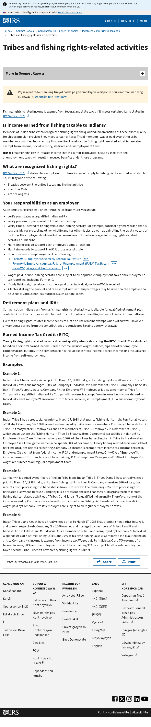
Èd (4, 622)
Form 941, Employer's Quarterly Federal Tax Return (50, 259)
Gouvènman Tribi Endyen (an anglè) (58, 31)
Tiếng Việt (99, 630)
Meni (143, 21)
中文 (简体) (99, 599)
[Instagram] (129, 698)
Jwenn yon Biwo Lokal (14, 632)
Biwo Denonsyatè (74, 639)
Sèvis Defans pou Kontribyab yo (44, 615)
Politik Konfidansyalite (113, 712)
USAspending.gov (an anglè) (133, 645)
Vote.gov (127, 655)
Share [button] (107, 562)
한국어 (96, 614)
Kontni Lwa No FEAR (42, 660)
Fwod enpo (69, 611)
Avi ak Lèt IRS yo (73, 595)
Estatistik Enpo (13, 614)
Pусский (97, 622)
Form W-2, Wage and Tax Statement (39, 268)
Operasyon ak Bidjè (16, 606)
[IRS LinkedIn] (137, 698)
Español (97, 591)
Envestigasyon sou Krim (74, 629)
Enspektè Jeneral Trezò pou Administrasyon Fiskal (133, 615)
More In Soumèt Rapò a (25, 73)
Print (132, 562)
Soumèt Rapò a (25, 31)
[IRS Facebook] (115, 698)
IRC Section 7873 (14, 116)
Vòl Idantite (70, 603)
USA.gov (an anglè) (134, 630)
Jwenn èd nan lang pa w (50, 97)
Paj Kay (8, 31)
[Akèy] (11, 20)
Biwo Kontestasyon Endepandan (42, 630)
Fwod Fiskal (70, 619)
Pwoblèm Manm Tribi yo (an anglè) (101, 31)
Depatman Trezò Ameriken (133, 597)
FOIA (36, 650)
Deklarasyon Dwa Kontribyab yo (44, 602)
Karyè (7, 599)
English (97, 646)
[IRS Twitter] (122, 698)
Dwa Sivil (39, 643)
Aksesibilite (140, 712)
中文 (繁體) (99, 606)
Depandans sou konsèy (43, 673)
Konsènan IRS (12, 591)
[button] (128, 21)
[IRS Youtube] (144, 698)
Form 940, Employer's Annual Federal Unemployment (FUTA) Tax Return (64, 263)
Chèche (111, 21)
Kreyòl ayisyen (101, 638)
